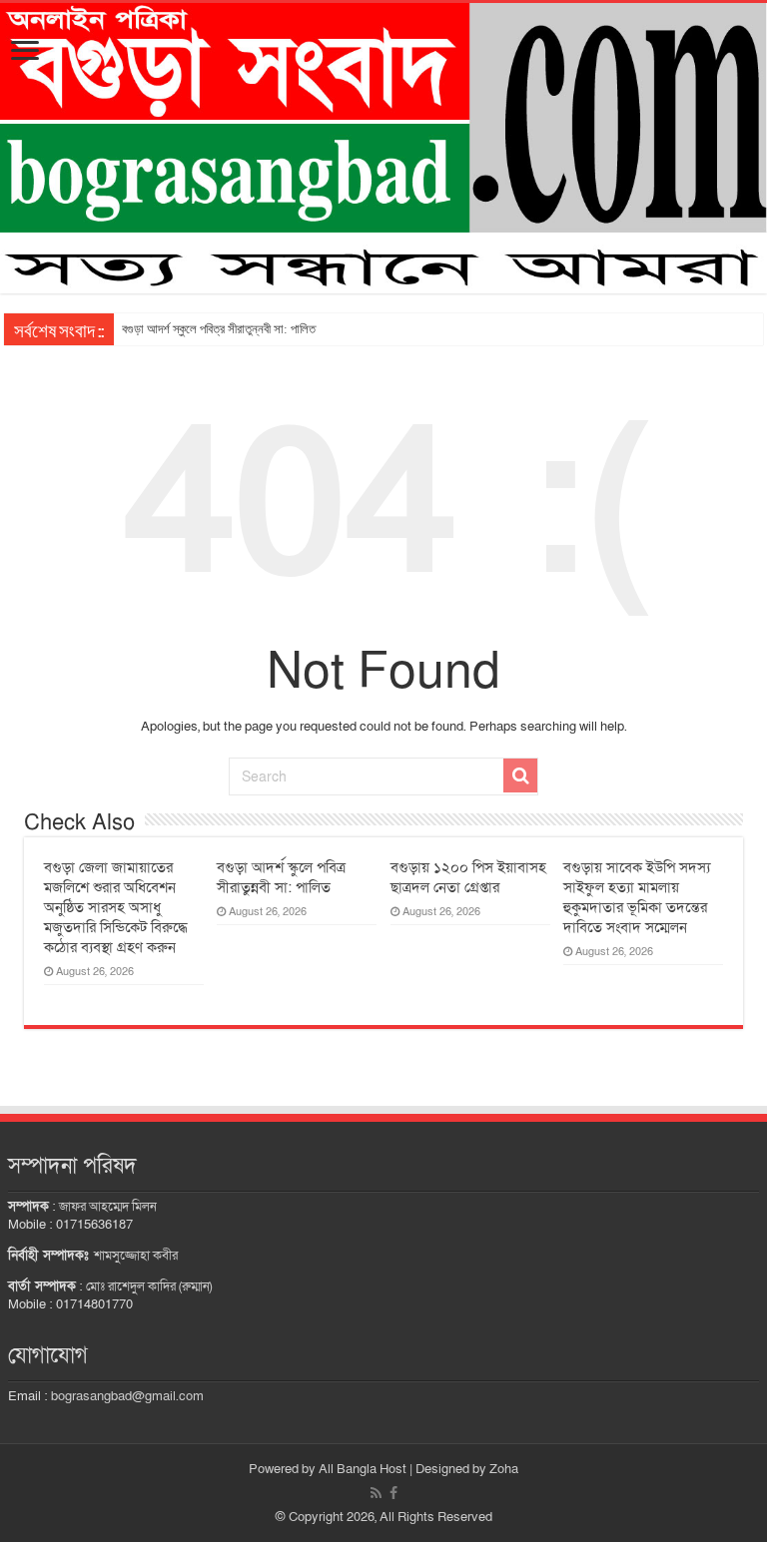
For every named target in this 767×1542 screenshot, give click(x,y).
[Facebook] (393, 1493)
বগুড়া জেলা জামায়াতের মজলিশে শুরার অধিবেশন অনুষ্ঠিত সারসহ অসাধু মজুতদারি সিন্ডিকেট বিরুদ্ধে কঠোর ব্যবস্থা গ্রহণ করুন (116, 907)
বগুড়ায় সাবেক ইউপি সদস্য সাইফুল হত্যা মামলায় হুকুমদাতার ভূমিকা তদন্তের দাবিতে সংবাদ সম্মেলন (636, 897)
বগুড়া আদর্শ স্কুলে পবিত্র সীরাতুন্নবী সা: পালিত (219, 328)
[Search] (520, 775)
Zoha (503, 1469)
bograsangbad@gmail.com (127, 1396)
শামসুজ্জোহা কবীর (136, 1256)
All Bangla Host (362, 1469)
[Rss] (376, 1493)
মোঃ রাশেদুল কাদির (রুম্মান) (149, 1286)
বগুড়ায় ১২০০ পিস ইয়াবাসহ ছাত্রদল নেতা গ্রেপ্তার (468, 877)
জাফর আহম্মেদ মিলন (108, 1207)
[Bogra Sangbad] (383, 148)
